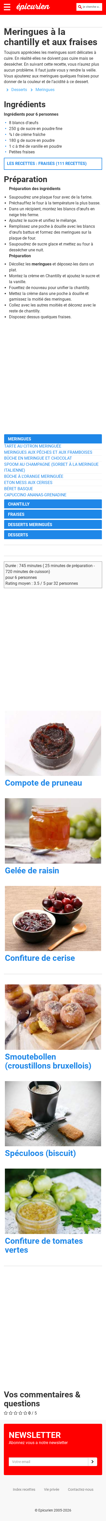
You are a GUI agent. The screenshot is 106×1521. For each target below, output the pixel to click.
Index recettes (24, 1489)
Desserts (19, 89)
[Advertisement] (53, 377)
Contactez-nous (80, 1489)
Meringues (45, 89)
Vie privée (51, 1489)
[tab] (53, 438)
